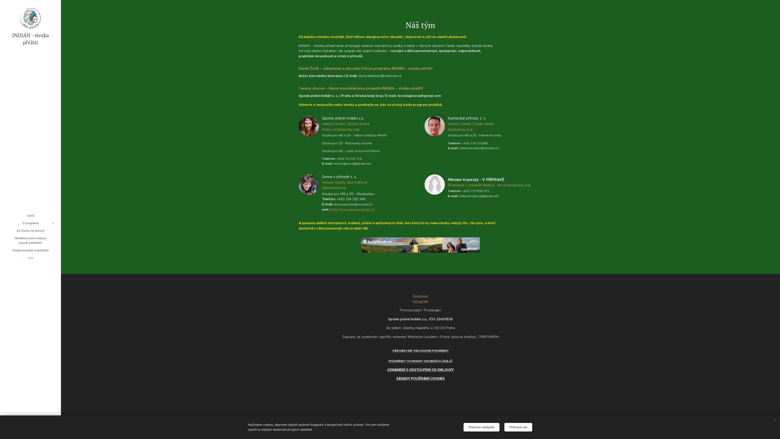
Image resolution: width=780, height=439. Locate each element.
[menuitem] (30, 215)
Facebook (420, 296)
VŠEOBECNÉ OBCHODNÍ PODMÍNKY (420, 351)
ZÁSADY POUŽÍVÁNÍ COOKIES (420, 378)
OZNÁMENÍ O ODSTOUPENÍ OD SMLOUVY (420, 370)
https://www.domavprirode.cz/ (352, 209)
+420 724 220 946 (349, 190)
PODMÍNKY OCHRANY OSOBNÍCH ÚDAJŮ (420, 361)
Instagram (420, 301)
